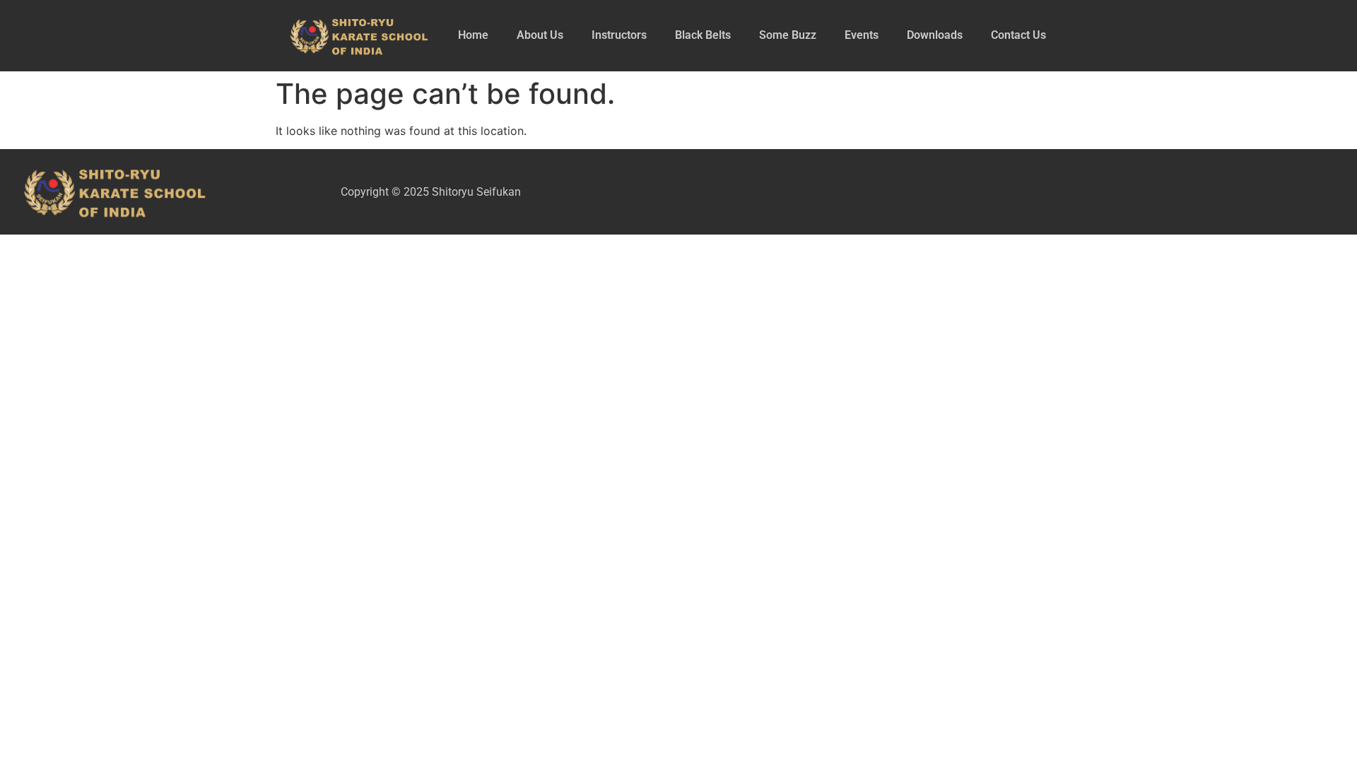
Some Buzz (787, 35)
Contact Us (1018, 35)
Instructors (619, 35)
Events (862, 35)
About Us (540, 35)
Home (473, 35)
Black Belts (703, 35)
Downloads (935, 35)
